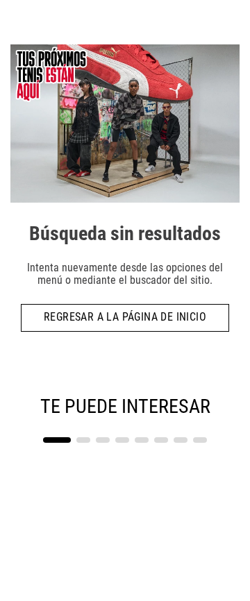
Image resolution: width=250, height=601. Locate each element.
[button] (57, 440)
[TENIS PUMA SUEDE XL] (182, 430)
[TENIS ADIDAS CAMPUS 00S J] (68, 430)
